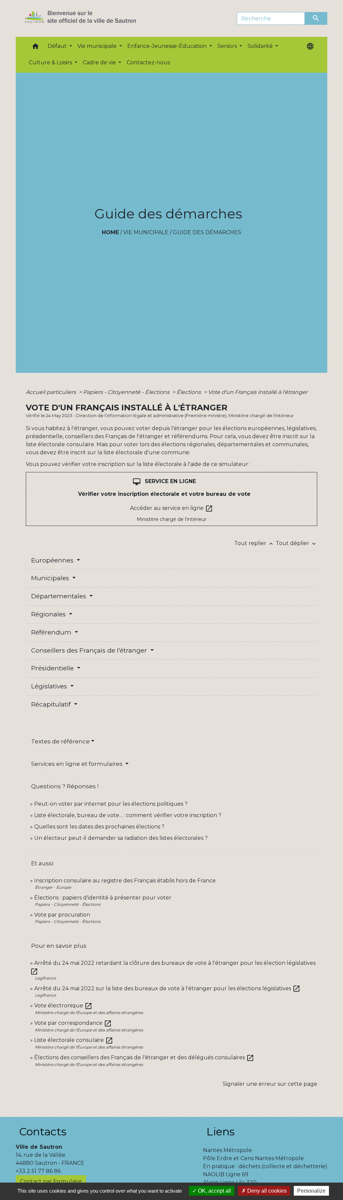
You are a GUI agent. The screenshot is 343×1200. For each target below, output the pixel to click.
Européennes (53, 560)
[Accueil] (92, 18)
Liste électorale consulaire (73, 1040)
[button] (35, 48)
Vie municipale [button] (97, 46)
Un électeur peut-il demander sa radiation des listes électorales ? (121, 838)
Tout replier (254, 543)
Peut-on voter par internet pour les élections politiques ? (111, 804)
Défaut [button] (58, 46)
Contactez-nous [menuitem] (148, 62)
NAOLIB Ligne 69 (225, 1174)
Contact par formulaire (51, 1181)
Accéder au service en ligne (171, 509)
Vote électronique (63, 1005)
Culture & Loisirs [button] (51, 62)
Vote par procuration (62, 915)
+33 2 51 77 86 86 (38, 1171)
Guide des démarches (207, 232)
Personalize (311, 1191)
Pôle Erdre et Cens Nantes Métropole (253, 1158)
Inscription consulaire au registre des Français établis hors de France (125, 880)
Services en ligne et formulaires (77, 763)
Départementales (59, 596)
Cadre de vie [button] (100, 62)
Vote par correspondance (73, 1023)
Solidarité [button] (261, 46)
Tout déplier (296, 543)
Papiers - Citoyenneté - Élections (127, 392)
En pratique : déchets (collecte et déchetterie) (265, 1166)
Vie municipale (145, 232)
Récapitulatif (51, 704)
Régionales (49, 614)
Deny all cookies (266, 1191)
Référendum (52, 632)
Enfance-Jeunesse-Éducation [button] (167, 46)
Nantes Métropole (227, 1150)
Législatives (50, 686)
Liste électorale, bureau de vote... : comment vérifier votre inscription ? (127, 815)
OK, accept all (214, 1191)
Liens (220, 1131)
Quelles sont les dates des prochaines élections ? (99, 826)
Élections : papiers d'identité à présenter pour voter (103, 897)
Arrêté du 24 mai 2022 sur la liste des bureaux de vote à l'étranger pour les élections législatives (167, 988)
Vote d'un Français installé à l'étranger (257, 392)
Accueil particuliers (51, 392)
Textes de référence (60, 741)
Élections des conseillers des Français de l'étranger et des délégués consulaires (144, 1057)
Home (110, 232)
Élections (189, 392)
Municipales (51, 578)
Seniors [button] (227, 46)
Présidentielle (53, 668)
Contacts (42, 1131)
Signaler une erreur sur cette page (270, 1084)
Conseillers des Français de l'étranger (90, 650)
